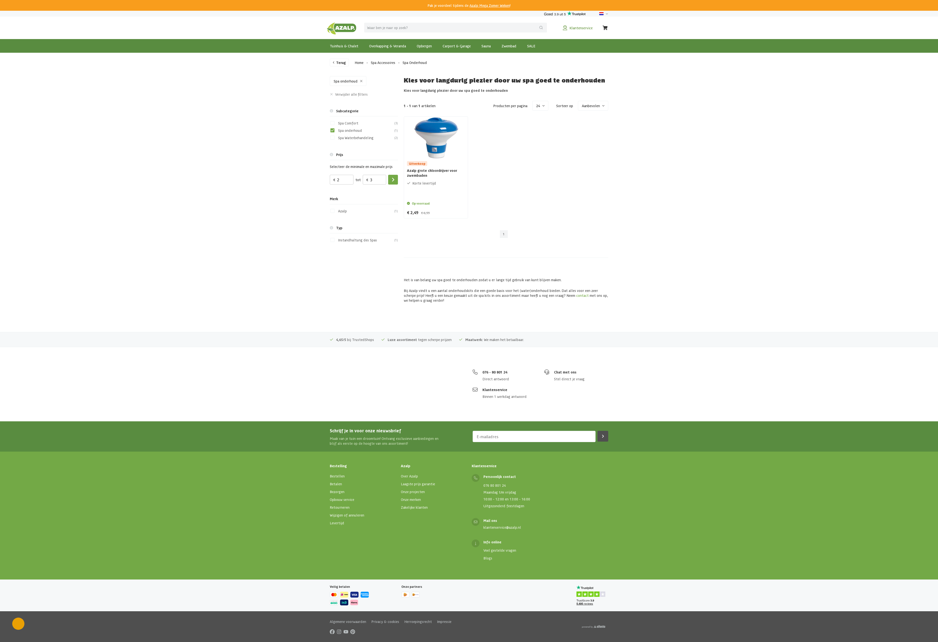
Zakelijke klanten (414, 507)
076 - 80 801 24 (494, 372)
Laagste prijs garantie (418, 484)
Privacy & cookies (385, 621)
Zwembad (508, 46)
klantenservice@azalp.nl (502, 527)
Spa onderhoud (346, 81)
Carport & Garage (457, 46)
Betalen (336, 484)
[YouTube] (345, 631)
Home (359, 62)
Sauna (486, 46)
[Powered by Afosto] (593, 626)
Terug (341, 62)
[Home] (341, 28)
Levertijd (337, 523)
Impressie (444, 621)
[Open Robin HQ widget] (18, 624)
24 (538, 106)
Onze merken (411, 499)
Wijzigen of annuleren (347, 515)
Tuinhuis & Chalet (344, 46)
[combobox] (455, 27)
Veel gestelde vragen (499, 550)
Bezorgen (337, 492)
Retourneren (340, 507)
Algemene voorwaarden (348, 621)
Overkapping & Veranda (387, 46)
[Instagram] (339, 631)
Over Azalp (409, 476)
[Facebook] (332, 631)
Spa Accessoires (383, 62)
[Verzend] (541, 28)
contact (582, 295)
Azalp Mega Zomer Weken (489, 5)
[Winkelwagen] (605, 28)
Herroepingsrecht (418, 621)
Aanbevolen (591, 106)
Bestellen (337, 476)
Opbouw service (342, 499)
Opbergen (424, 46)
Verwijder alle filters (351, 94)
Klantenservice (494, 389)
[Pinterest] (352, 631)
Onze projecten (413, 492)
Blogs (487, 558)
